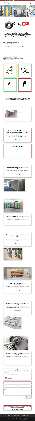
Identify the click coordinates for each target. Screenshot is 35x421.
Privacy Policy (10, 415)
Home (6, 415)
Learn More (17, 139)
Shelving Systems (23, 112)
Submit (28, 396)
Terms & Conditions (16, 415)
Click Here (21, 115)
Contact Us (27, 415)
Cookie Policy (23, 415)
